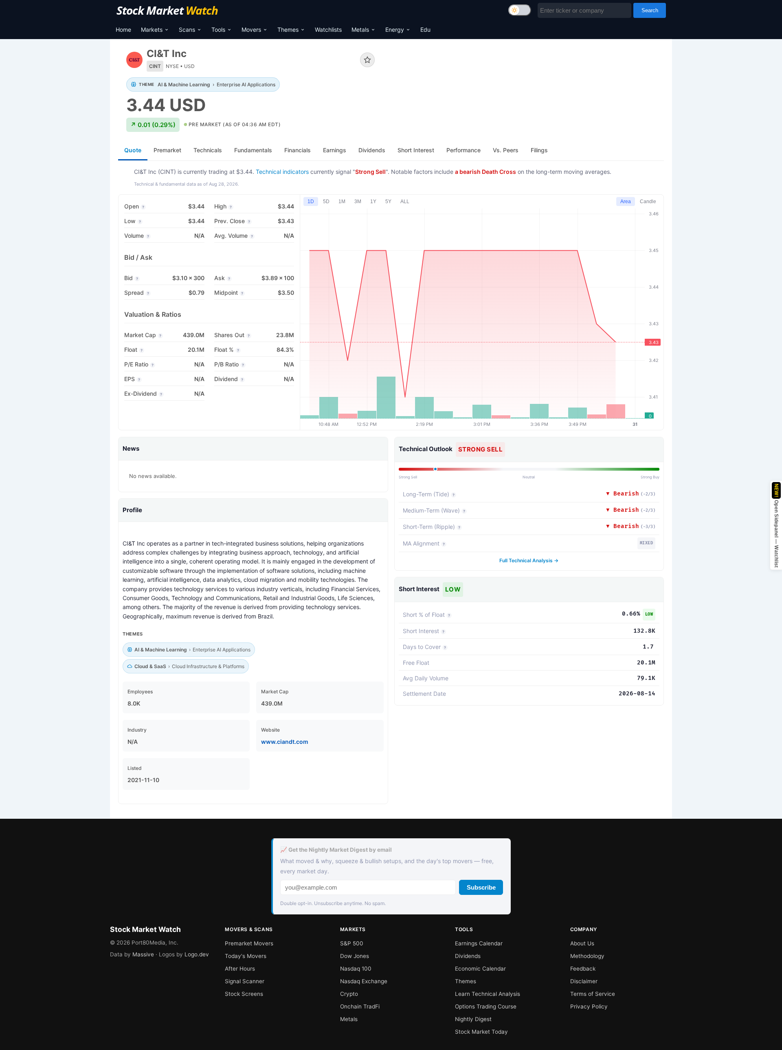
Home (123, 29)
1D (311, 201)
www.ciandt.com (284, 741)
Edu (425, 29)
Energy (394, 29)
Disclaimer (583, 981)
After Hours (240, 968)
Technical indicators (282, 171)
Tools (218, 29)
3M (357, 201)
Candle (648, 201)
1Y (373, 201)
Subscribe (481, 887)
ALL (404, 201)
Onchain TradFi (360, 1006)
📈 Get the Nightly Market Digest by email (336, 849)
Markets (152, 29)
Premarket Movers (249, 943)
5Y (388, 201)
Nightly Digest (473, 1019)
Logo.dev (197, 954)
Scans (187, 29)
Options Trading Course (485, 1006)
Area (625, 201)
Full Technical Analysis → (528, 560)
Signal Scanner (244, 981)
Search (649, 10)
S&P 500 (351, 943)
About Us (582, 943)
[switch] (519, 10)
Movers (251, 29)
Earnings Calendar (479, 943)
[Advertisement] (525, 75)
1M (341, 201)
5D (326, 201)
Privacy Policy (589, 1006)
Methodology (587, 956)
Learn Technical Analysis (487, 994)
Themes (288, 29)
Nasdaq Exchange (363, 981)
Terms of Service (592, 994)
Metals (360, 29)
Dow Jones (354, 956)
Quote (132, 150)
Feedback (582, 968)
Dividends (468, 956)
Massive (143, 954)
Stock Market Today (481, 1031)
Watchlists (328, 29)
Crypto (349, 994)
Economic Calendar (480, 968)
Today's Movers (245, 956)
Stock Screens (244, 994)
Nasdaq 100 (355, 968)
